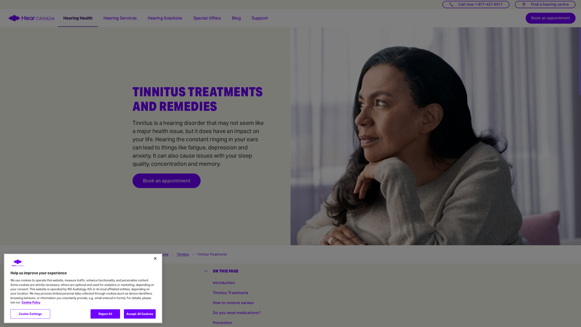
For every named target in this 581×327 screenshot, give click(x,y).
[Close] (155, 258)
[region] (83, 288)
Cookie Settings (30, 314)
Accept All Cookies (139, 314)
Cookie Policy (31, 303)
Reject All (105, 314)
